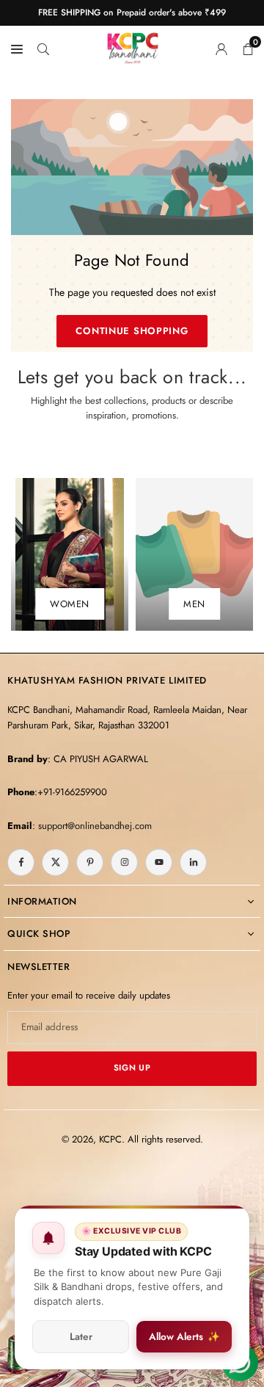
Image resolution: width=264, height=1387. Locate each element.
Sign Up (132, 1067)
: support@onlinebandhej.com (92, 826)
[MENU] (17, 47)
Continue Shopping (132, 331)
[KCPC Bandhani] (132, 45)
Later (81, 1337)
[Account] (221, 47)
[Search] (43, 47)
